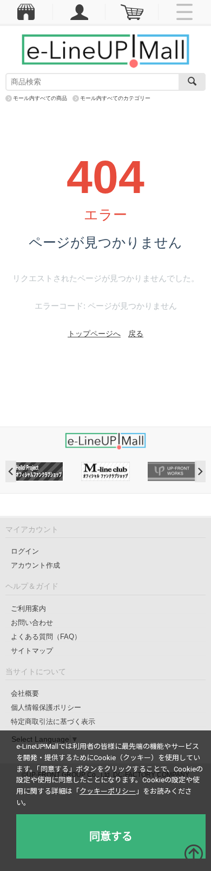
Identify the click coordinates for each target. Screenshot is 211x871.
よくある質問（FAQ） (46, 637)
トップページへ (94, 333)
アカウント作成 (35, 565)
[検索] (192, 82)
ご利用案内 (28, 608)
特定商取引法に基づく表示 (53, 721)
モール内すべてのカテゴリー (115, 98)
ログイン (25, 551)
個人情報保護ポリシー (46, 707)
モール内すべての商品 (40, 98)
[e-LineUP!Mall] (105, 50)
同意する (111, 836)
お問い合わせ (32, 623)
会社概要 (25, 693)
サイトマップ (32, 651)
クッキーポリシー (108, 791)
